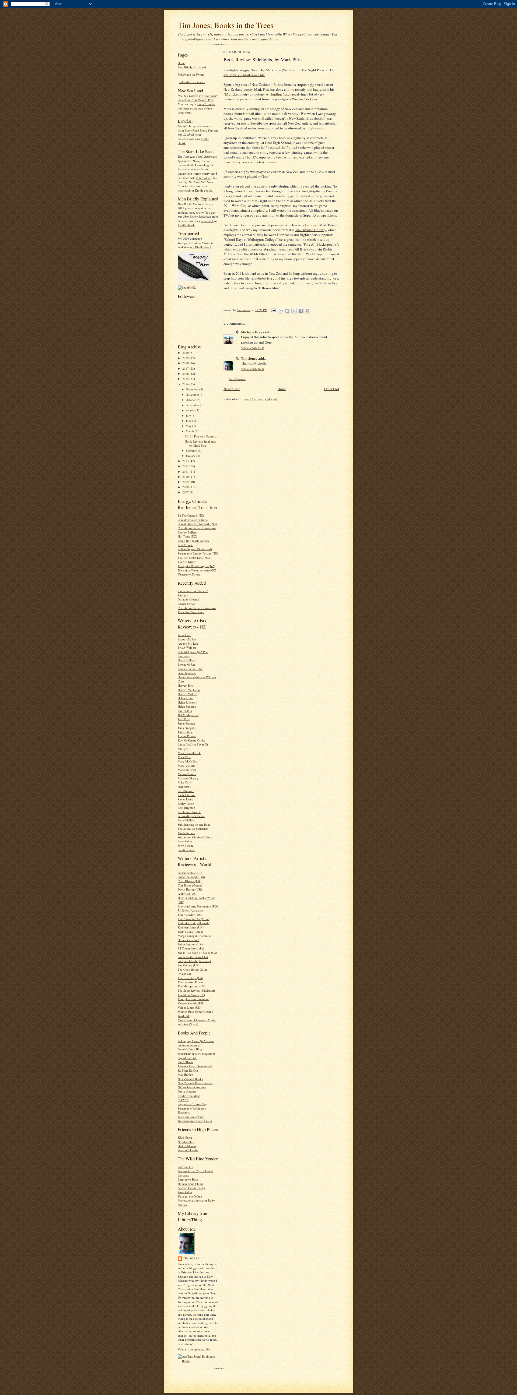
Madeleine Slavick (189, 753)
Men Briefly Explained (192, 67)
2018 (186, 363)
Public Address (187, 1091)
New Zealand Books (190, 1079)
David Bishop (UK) (190, 889)
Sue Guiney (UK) (189, 965)
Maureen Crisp (187, 770)
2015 (186, 379)
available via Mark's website (244, 74)
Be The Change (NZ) (191, 515)
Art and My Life (188, 643)
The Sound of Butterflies (193, 829)
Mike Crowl (185, 782)
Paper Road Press (195, 130)
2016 (186, 374)
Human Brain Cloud (190, 1184)
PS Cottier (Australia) (191, 948)
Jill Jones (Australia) (190, 910)
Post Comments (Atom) (260, 399)
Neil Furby (184, 787)
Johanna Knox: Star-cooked (195, 1066)
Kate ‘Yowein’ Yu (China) (194, 919)
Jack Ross (184, 719)
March (190, 431)
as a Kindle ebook (201, 247)
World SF (184, 1016)
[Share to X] (294, 310)
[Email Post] (273, 310)
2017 (186, 368)
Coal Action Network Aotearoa (197, 528)
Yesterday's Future (189, 574)
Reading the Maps (189, 1096)
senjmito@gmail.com (196, 39)
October (191, 400)
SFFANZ (183, 1100)
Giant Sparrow (187, 673)
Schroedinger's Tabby (191, 816)
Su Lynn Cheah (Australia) (194, 961)
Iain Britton (185, 711)
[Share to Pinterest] (307, 310)
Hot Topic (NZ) (187, 536)
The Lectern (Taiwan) (191, 982)
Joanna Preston (187, 736)
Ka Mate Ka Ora (188, 1070)
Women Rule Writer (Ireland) (196, 1011)
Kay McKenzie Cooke (191, 740)
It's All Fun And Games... (201, 436)
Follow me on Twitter (191, 74)
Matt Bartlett (185, 1074)
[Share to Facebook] (300, 310)
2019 (186, 358)
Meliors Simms (187, 774)
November (193, 395)
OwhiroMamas (187, 1146)
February (192, 450)
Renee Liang (185, 799)
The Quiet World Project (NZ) (196, 566)
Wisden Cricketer (304, 99)
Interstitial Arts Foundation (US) (198, 906)
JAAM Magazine (188, 715)
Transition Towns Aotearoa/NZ (197, 570)
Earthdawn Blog (188, 1179)
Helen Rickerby (187, 702)
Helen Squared (187, 706)
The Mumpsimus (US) (191, 986)
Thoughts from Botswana (193, 999)
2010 (186, 477)
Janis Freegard (186, 728)
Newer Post (231, 388)
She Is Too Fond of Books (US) (197, 953)
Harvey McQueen (189, 690)
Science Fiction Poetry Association (191, 1190)
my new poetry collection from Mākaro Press (198, 98)
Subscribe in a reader (192, 82)
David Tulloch (186, 660)
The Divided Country (310, 229)
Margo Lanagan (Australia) (195, 936)
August (190, 410)
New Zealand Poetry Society (195, 1083)
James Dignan (186, 723)
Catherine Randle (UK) (192, 877)
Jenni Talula (185, 732)
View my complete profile (194, 1349)
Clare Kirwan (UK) (189, 881)
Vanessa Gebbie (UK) (191, 1003)
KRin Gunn (185, 1137)
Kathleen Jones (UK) (191, 927)
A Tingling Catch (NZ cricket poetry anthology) (196, 1043)
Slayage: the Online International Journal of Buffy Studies (196, 1200)
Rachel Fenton (186, 604)
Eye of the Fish (187, 1058)
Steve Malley (186, 820)
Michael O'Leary (188, 778)
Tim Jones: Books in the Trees (225, 25)
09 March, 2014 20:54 (252, 369)
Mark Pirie (184, 757)
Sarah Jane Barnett (189, 812)
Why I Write (185, 845)
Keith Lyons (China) (190, 932)
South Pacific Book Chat (193, 957)
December (192, 389)
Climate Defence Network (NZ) (197, 524)
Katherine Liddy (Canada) (194, 923)
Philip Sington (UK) (190, 944)
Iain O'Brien (185, 1062)
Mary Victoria (186, 766)
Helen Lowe (185, 698)
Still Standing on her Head (194, 824)
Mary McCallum (188, 761)
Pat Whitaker (186, 791)
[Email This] (280, 310)
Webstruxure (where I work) (195, 1121)
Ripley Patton (186, 803)
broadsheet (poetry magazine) (196, 1053)
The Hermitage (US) (190, 978)
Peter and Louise (188, 1150)
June (189, 421)
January (191, 456)
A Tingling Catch (278, 94)
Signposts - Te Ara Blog (192, 1104)
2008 (186, 487)
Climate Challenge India (193, 520)
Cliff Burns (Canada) (190, 885)
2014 (186, 384)
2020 (186, 353)
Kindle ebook (203, 190)
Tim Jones (191, 1258)
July (189, 416)
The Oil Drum (186, 562)
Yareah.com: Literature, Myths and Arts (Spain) (197, 1022)
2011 (186, 471)
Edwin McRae (186, 664)
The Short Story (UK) (191, 995)
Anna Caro (184, 635)
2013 (186, 461)
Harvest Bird (185, 685)
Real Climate (185, 545)
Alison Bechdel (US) (190, 873)
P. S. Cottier (203, 178)
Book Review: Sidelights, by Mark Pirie (200, 443)
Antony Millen (187, 639)
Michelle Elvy (251, 331)
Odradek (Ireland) (189, 599)
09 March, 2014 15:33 (252, 348)
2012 (186, 466)
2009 (186, 482)
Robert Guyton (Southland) (195, 549)
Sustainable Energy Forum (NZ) (198, 553)
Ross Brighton (186, 808)
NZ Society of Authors (192, 1087)
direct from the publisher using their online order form (196, 108)
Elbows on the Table (190, 669)
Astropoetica (185, 1167)
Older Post (331, 388)
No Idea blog (186, 1142)
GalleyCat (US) (187, 894)
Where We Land (294, 34)
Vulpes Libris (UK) (189, 1007)
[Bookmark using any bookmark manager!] (198, 1361)
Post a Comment (237, 379)
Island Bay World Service (193, 541)
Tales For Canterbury (191, 612)
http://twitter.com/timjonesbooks (254, 39)
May (189, 426)
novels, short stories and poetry (226, 34)
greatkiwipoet (186, 850)
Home (181, 63)
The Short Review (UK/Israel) (196, 990)
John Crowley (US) (190, 915)
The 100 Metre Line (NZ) (194, 558)
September (193, 405)
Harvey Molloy (187, 694)
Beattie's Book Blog (190, 1049)
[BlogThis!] (287, 310)
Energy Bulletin (187, 532)
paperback (184, 190)
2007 (186, 492)
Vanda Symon (186, 833)
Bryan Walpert (187, 647)
